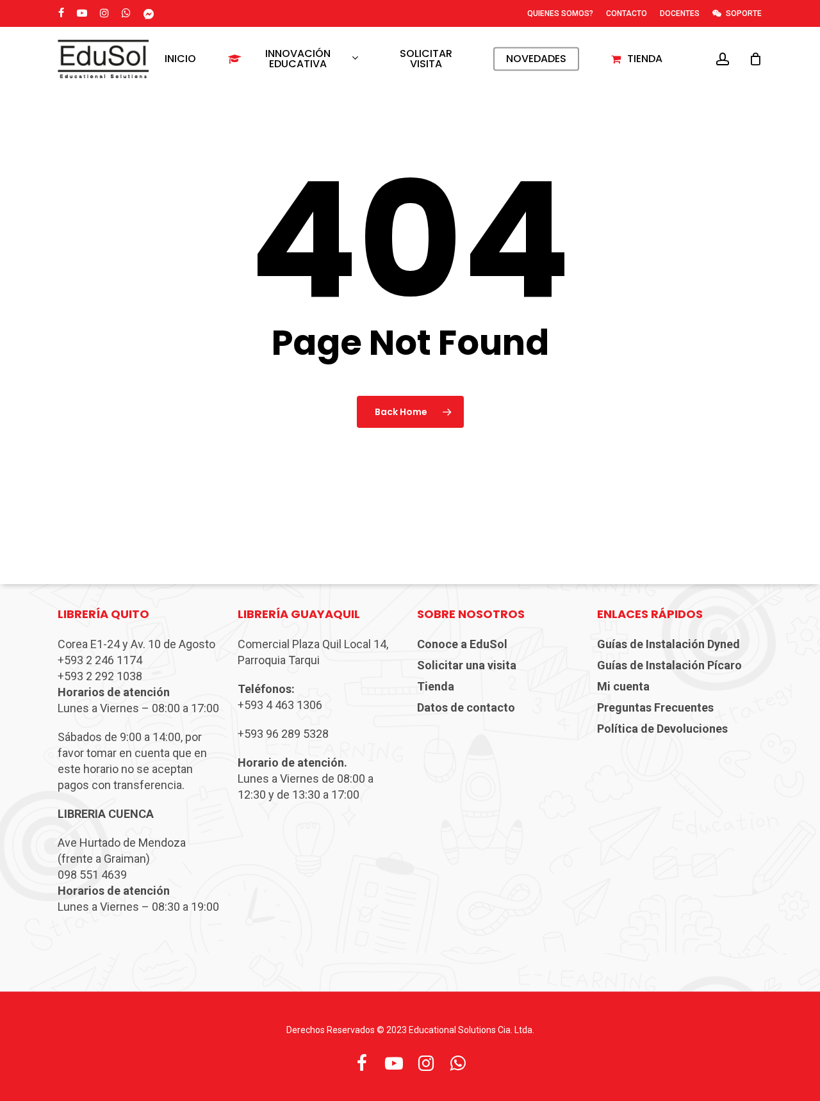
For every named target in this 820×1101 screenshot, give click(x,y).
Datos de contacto (466, 707)
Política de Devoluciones (662, 728)
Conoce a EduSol (462, 644)
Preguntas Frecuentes (655, 707)
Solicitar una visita (466, 665)
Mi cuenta (623, 686)
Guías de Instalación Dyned (668, 644)
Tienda (435, 686)
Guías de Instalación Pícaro (669, 665)
